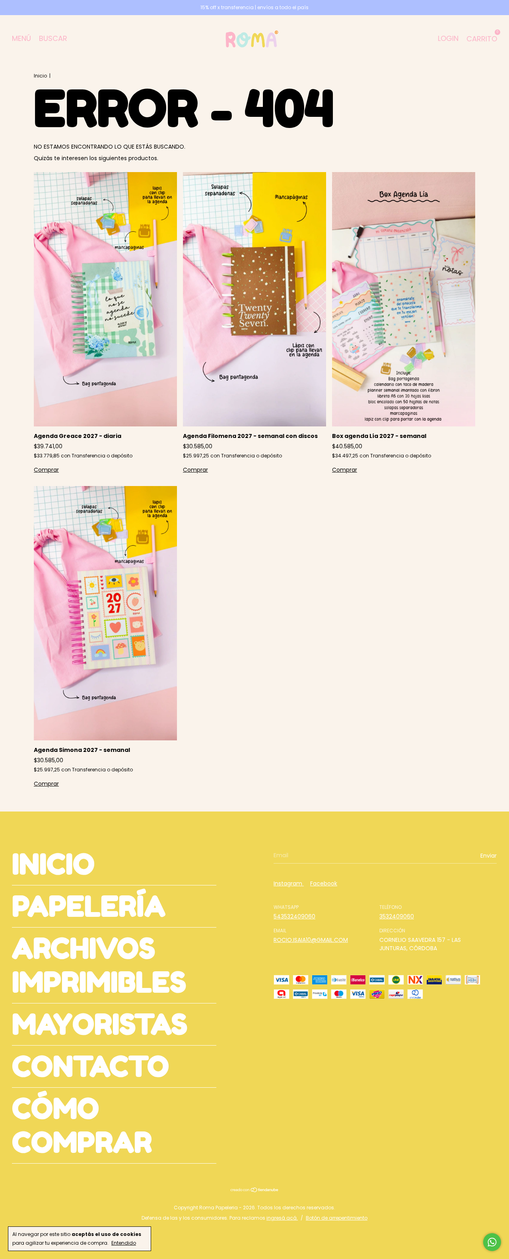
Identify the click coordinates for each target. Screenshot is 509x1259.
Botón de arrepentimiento (336, 1217)
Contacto (90, 1066)
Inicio (40, 75)
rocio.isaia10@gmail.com (311, 940)
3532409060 (396, 916)
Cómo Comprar (82, 1125)
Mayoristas (99, 1024)
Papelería (88, 906)
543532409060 (294, 916)
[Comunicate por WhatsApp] (492, 1242)
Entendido (123, 1243)
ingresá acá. (282, 1217)
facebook (323, 883)
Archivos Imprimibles (99, 965)
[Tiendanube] (255, 1191)
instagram (289, 883)
